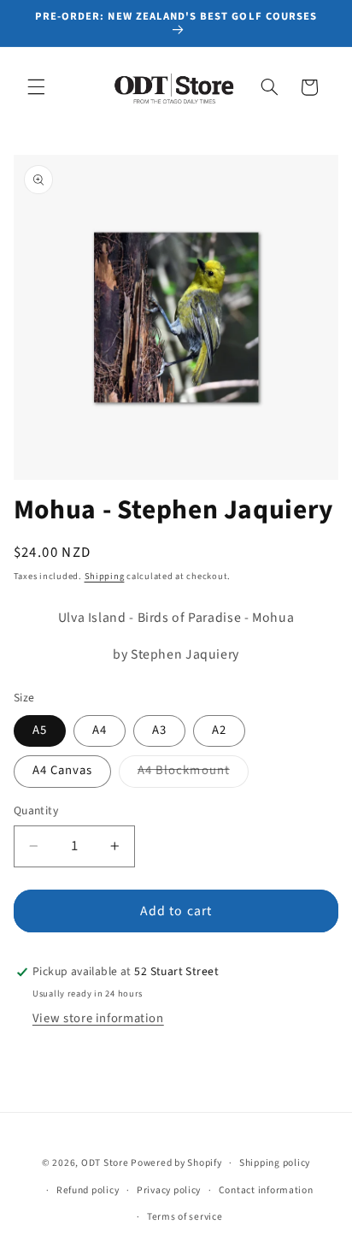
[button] (36, 87)
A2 (219, 730)
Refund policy (88, 1190)
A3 (159, 730)
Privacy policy (169, 1190)
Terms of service (185, 1217)
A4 (99, 730)
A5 (39, 730)
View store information (98, 1018)
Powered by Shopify (176, 1163)
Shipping (105, 576)
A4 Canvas (62, 770)
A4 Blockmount (193, 773)
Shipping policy (274, 1163)
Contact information (266, 1190)
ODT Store (105, 1163)
